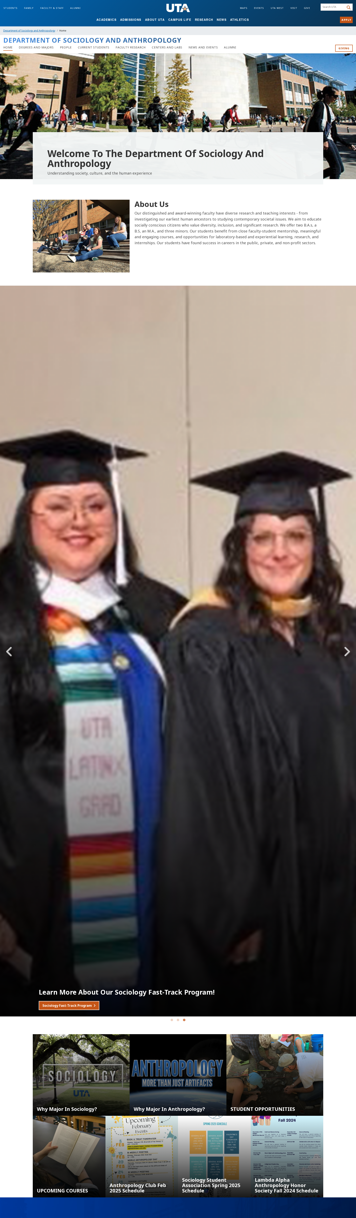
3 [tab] (184, 1021)
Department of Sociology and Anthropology (29, 30)
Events (259, 7)
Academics (106, 20)
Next (347, 651)
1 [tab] (172, 1021)
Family (29, 7)
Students (11, 7)
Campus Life (179, 20)
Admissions (130, 20)
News (221, 20)
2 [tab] (178, 1021)
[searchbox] (333, 7)
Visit (293, 7)
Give (307, 7)
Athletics (239, 20)
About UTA (155, 20)
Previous (9, 651)
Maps (243, 7)
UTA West (277, 7)
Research (204, 20)
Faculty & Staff (52, 7)
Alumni (75, 7)
